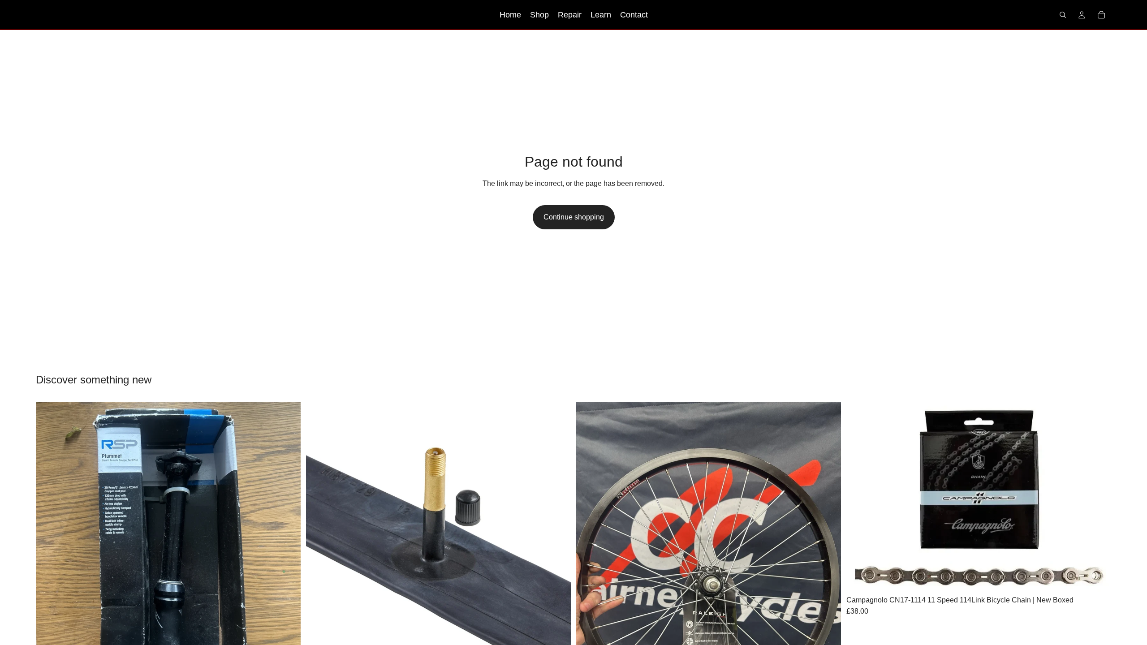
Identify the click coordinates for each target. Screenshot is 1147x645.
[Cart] (1101, 15)
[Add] (1097, 578)
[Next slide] (287, 534)
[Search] (1063, 15)
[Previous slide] (49, 534)
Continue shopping (573, 217)
